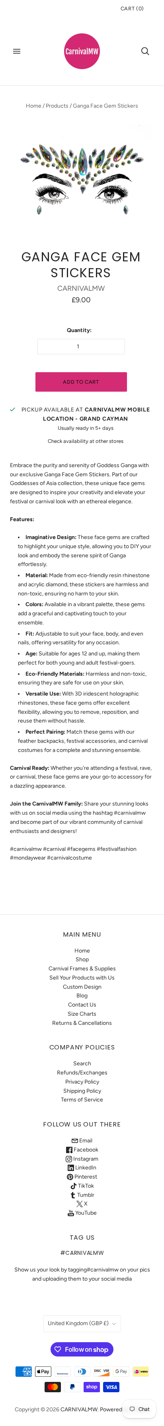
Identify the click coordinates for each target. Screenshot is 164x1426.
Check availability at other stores (85, 441)
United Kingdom (78, 1323)
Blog (82, 995)
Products (57, 105)
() (132, 9)
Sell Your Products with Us (82, 977)
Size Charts (82, 1014)
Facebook (85, 1149)
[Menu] (16, 51)
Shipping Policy (82, 1091)
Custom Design (82, 987)
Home (33, 105)
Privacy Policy (82, 1081)
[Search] (145, 51)
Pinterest (85, 1176)
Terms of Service (82, 1099)
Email (85, 1140)
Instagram (85, 1158)
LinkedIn (85, 1167)
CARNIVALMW (81, 288)
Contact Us (82, 1004)
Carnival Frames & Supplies (82, 968)
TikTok (85, 1186)
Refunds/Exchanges (82, 1072)
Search (82, 1063)
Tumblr (85, 1195)
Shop (82, 959)
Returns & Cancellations (82, 1023)
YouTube (85, 1213)
